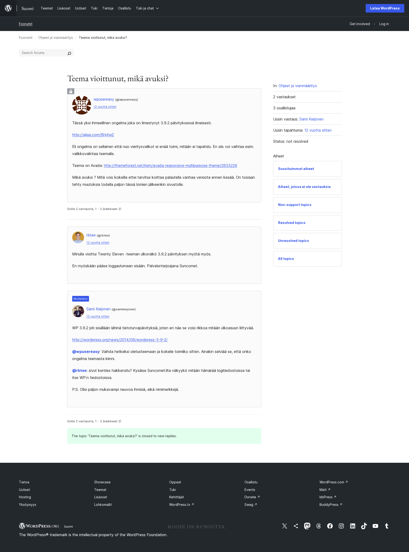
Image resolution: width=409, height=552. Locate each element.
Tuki (172, 490)
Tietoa (24, 482)
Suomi (68, 526)
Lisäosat (100, 497)
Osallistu (251, 482)
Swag (251, 505)
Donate (252, 497)
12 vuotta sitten (104, 106)
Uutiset (24, 490)
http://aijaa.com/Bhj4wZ (93, 134)
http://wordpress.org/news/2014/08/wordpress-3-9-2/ (120, 339)
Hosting (25, 497)
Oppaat (175, 482)
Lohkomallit (103, 505)
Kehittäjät (176, 497)
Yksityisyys (27, 505)
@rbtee (79, 370)
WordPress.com (334, 482)
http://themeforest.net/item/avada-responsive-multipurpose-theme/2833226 (170, 165)
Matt (325, 490)
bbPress (328, 497)
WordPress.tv (181, 505)
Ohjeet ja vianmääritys (55, 38)
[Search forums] (69, 53)
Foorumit (25, 24)
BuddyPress (331, 505)
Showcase (102, 482)
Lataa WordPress (385, 8)
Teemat (100, 490)
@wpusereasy (85, 351)
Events (250, 490)
